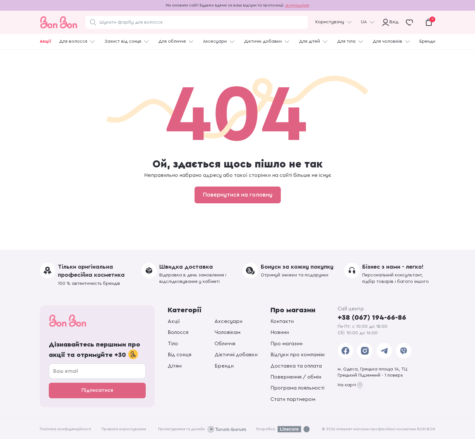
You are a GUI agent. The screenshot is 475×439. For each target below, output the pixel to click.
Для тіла (346, 41)
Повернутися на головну (237, 195)
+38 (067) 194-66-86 (372, 317)
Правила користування (123, 429)
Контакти (282, 321)
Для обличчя (172, 41)
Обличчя (225, 343)
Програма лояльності (297, 388)
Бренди (427, 41)
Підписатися (97, 390)
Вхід (392, 22)
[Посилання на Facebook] (345, 351)
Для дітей (309, 41)
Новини (279, 332)
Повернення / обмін (295, 377)
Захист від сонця (122, 41)
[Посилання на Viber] (403, 351)
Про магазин (286, 343)
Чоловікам (227, 332)
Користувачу (329, 22)
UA (364, 22)
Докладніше (297, 5)
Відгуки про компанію (297, 354)
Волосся (178, 332)
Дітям (175, 366)
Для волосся (73, 41)
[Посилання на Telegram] (384, 351)
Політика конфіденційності (65, 429)
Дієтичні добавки (263, 41)
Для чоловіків (387, 41)
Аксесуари (215, 41)
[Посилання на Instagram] (365, 351)
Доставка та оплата (296, 366)
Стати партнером (292, 399)
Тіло (173, 343)
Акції (45, 41)
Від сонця (179, 354)
